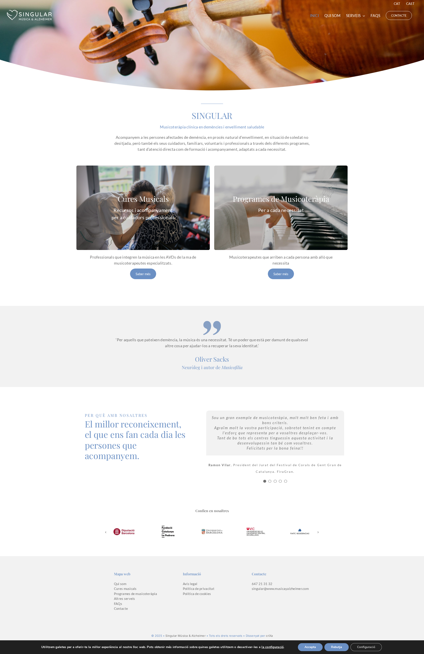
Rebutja (336, 647)
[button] (105, 532)
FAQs (118, 604)
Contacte (121, 608)
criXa (269, 635)
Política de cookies (197, 594)
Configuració (366, 647)
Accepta (310, 647)
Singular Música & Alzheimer (185, 635)
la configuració (272, 647)
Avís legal (190, 584)
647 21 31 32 (262, 584)
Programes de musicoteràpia (135, 594)
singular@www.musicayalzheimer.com (280, 589)
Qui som (120, 584)
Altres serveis (124, 599)
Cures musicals (125, 589)
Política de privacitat (198, 589)
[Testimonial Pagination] (264, 481)
